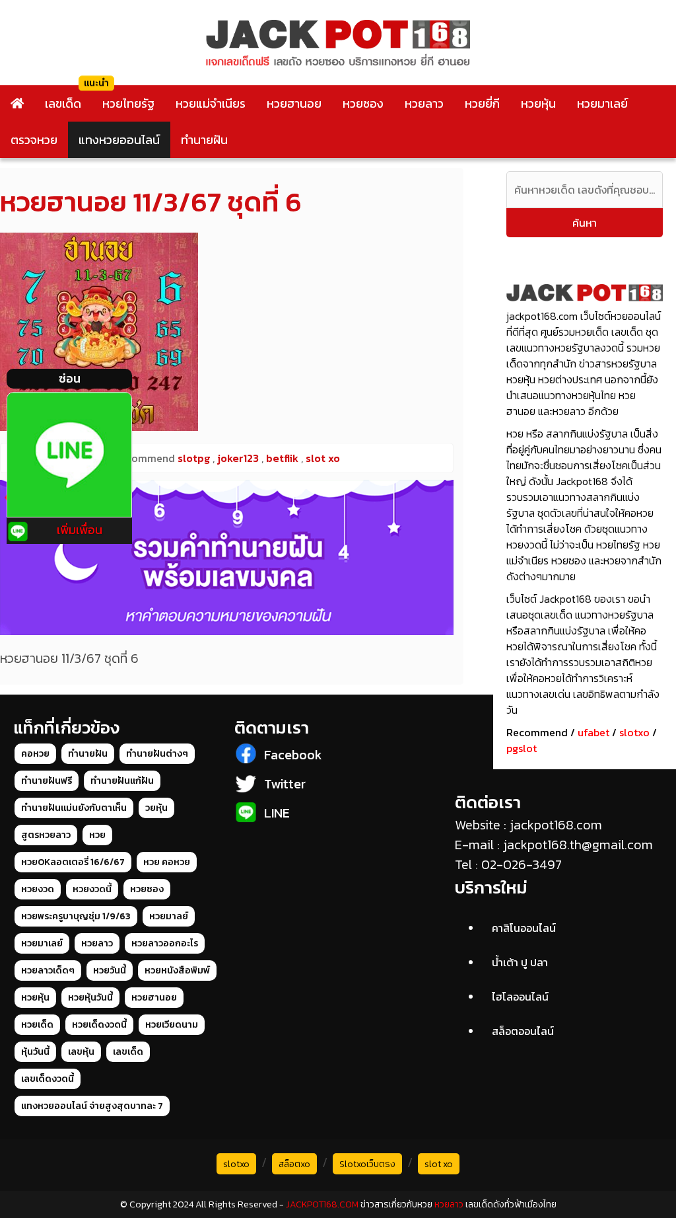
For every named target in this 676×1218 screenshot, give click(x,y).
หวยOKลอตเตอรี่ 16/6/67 (73, 862)
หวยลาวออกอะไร (164, 943)
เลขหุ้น (81, 1052)
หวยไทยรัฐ (128, 103)
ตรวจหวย (34, 140)
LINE (277, 813)
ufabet (593, 732)
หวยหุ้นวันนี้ (90, 998)
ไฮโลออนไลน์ (520, 997)
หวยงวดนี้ (92, 889)
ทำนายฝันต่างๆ (157, 754)
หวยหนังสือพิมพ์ (177, 970)
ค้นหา (584, 223)
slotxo (634, 732)
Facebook (293, 755)
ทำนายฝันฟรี (46, 781)
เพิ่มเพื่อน (79, 530)
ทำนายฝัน (204, 140)
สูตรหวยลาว (46, 835)
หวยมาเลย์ (602, 103)
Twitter (285, 784)
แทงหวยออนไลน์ (119, 140)
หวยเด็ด (37, 1025)
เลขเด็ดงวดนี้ (47, 1079)
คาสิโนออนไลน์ (524, 928)
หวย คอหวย (166, 862)
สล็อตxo (294, 1164)
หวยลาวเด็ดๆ (48, 970)
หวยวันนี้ (109, 970)
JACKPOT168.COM (322, 1204)
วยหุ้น (156, 808)
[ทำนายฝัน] (227, 557)
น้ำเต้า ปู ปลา (520, 962)
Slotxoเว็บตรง (367, 1164)
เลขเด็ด (63, 103)
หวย (97, 835)
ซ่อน (70, 378)
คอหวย (35, 754)
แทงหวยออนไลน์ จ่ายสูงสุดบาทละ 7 (92, 1106)
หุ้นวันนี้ (35, 1052)
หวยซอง (363, 103)
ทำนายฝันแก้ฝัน (122, 781)
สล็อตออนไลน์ (523, 1031)
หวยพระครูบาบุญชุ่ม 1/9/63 (76, 916)
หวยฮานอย (294, 103)
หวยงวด (37, 889)
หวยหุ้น (538, 103)
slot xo (438, 1164)
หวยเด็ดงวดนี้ (99, 1025)
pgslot (521, 748)
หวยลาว (424, 103)
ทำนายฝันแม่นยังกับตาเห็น (74, 808)
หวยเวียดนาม (171, 1025)
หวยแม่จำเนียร (211, 103)
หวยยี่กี (482, 103)
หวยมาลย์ (168, 916)
